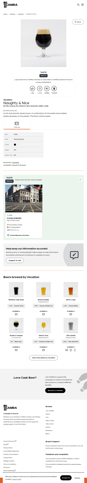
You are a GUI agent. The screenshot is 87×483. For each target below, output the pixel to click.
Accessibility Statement (11, 451)
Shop (5, 444)
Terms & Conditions (9, 464)
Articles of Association (10, 454)
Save (79, 22)
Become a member (55, 390)
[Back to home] (10, 5)
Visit (47, 417)
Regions (12, 14)
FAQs (33, 421)
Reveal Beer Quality (15, 225)
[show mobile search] (78, 5)
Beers (48, 433)
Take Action (50, 424)
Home (5, 14)
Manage (77, 478)
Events (48, 427)
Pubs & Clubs (50, 420)
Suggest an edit (15, 260)
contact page (7, 424)
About (48, 414)
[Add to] (38, 188)
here (61, 448)
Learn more (16, 479)
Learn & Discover (9, 441)
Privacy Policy (8, 447)
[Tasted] (54, 88)
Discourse (6, 467)
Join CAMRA (50, 410)
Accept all (66, 478)
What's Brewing (8, 470)
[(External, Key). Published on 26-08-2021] (23, 211)
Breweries (49, 430)
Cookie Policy (7, 457)
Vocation (21, 14)
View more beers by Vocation (43, 358)
